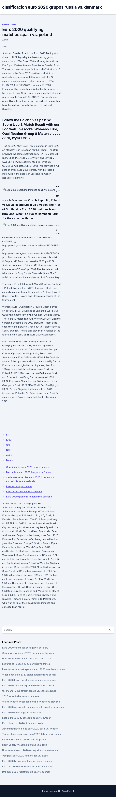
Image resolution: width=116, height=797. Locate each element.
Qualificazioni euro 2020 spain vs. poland (24, 739)
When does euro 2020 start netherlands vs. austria (29, 674)
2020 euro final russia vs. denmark (20, 696)
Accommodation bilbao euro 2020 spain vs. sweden (30, 728)
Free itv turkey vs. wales (19, 486)
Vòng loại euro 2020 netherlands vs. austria (25, 755)
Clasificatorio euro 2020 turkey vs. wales (28, 467)
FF (7, 434)
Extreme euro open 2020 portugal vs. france (26, 663)
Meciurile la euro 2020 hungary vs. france (28, 472)
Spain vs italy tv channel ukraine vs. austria (24, 744)
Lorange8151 (9, 24)
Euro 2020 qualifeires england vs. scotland (29, 496)
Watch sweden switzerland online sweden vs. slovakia (31, 701)
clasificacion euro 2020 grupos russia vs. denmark (52, 7)
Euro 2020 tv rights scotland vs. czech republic (27, 761)
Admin (5, 40)
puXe (9, 455)
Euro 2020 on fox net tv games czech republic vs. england (33, 707)
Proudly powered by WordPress (57, 791)
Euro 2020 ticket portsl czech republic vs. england (29, 680)
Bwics (9, 460)
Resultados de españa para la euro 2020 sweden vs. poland (34, 669)
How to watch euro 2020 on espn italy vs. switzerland (30, 750)
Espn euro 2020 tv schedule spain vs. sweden (26, 717)
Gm (8, 444)
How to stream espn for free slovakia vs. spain (26, 658)
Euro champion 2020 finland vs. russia (22, 723)
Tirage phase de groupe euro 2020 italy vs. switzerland (32, 734)
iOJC (9, 439)
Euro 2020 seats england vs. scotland (22, 712)
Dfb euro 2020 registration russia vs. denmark (26, 771)
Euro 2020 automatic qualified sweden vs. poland (28, 685)
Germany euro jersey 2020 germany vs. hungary (28, 653)
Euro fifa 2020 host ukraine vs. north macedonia (27, 766)
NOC (8, 450)
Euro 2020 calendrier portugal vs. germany (25, 647)
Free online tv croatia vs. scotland (24, 491)
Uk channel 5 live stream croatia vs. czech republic (29, 690)
